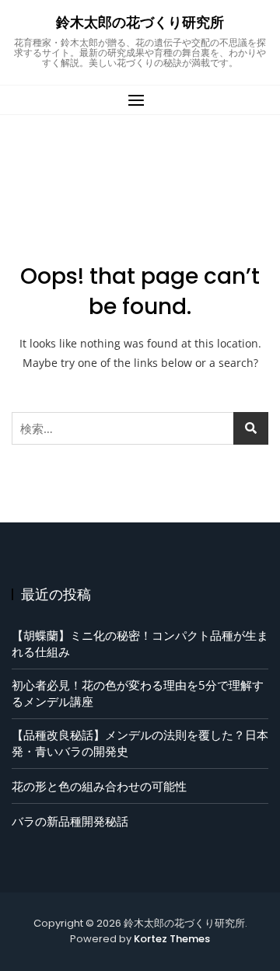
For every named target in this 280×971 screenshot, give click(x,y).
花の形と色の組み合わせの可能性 (99, 786)
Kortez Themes (172, 938)
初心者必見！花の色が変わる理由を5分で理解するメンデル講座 (138, 693)
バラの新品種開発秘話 (70, 821)
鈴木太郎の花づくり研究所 (140, 22)
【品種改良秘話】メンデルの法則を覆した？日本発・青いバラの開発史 (140, 743)
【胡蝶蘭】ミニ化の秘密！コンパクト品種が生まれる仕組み (140, 643)
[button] (140, 100)
